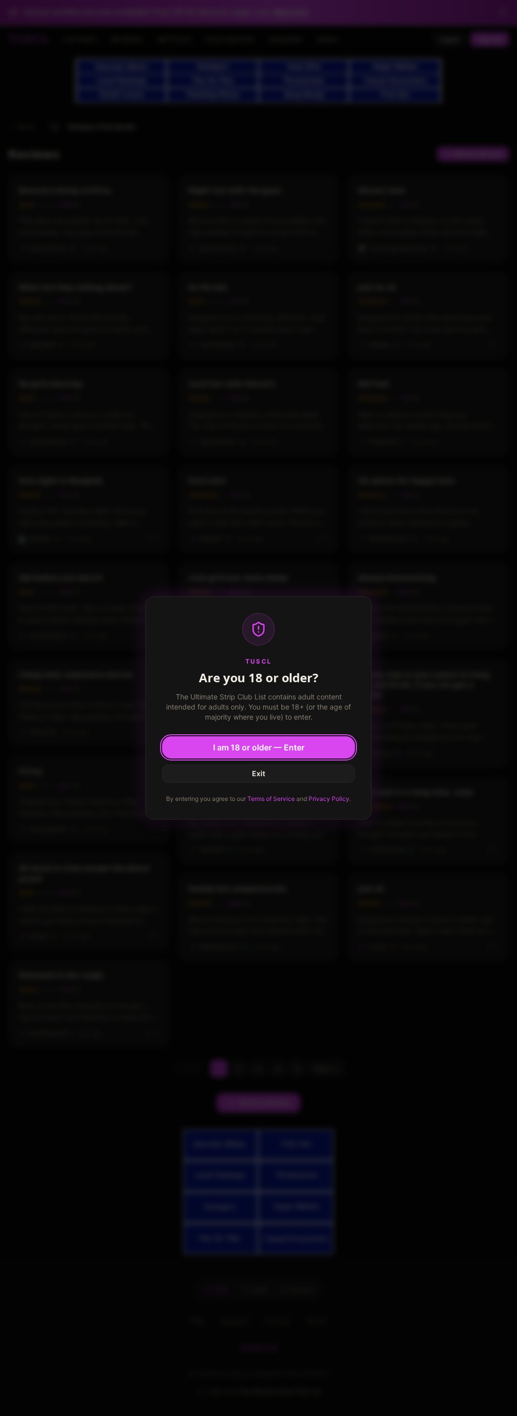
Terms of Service (271, 798)
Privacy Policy (328, 798)
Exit (258, 773)
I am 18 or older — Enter (258, 747)
